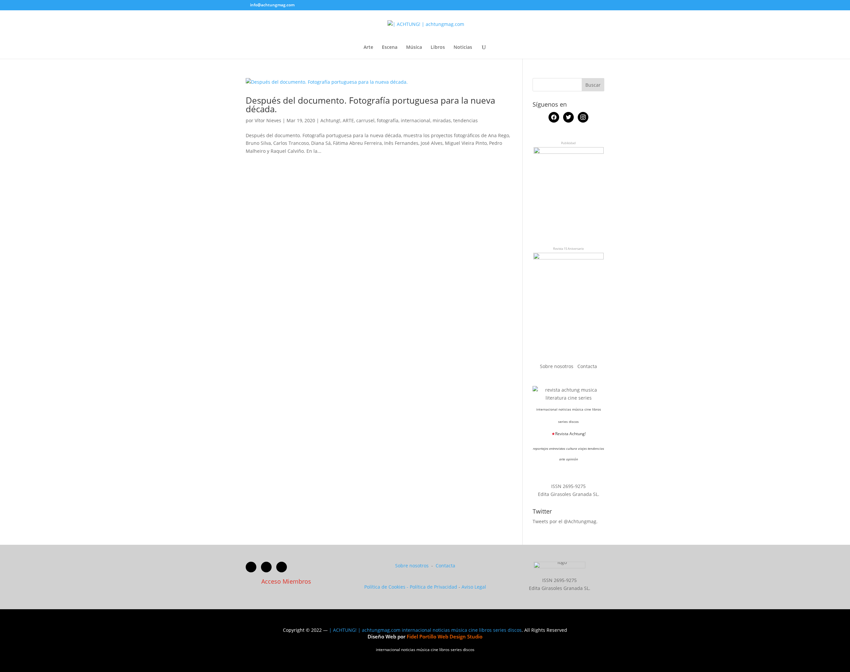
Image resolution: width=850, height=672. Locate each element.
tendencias (465, 120)
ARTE (348, 120)
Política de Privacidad (433, 587)
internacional (415, 120)
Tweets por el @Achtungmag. (565, 521)
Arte (368, 47)
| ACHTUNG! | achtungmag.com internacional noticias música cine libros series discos (425, 630)
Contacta (587, 366)
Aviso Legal (474, 587)
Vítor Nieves (268, 120)
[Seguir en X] (266, 567)
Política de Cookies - (387, 587)
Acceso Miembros (286, 581)
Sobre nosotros (557, 366)
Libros (438, 47)
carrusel (365, 120)
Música (414, 47)
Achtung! (330, 120)
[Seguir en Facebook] (251, 567)
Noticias (463, 47)
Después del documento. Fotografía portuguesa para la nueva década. (370, 104)
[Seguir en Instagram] (281, 567)
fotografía (387, 120)
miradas (442, 120)
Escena (389, 47)
